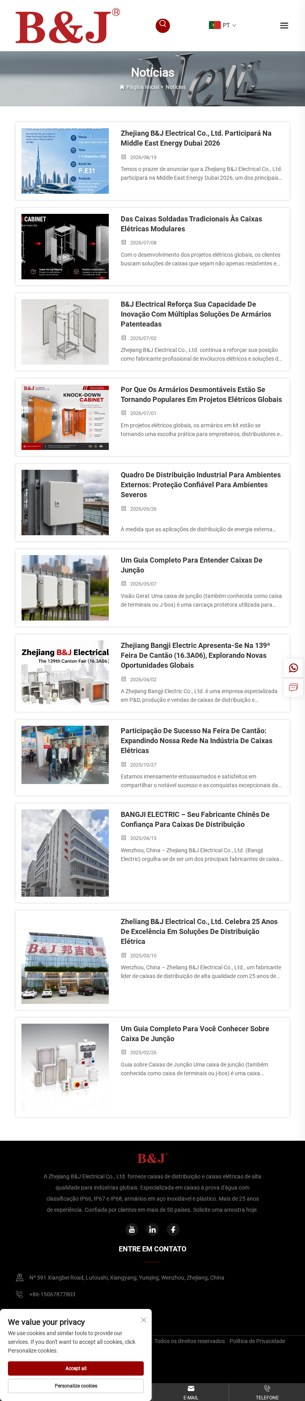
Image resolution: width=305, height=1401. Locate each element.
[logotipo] (67, 25)
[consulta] (293, 687)
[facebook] (173, 1229)
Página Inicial (142, 87)
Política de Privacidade (257, 1341)
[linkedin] (152, 1229)
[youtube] (131, 1229)
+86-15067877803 (52, 1294)
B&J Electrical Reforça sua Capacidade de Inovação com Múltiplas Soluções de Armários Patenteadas (196, 314)
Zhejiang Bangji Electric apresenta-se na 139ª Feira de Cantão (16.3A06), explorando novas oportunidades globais (195, 655)
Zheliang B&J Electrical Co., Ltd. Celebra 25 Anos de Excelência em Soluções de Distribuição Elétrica (199, 931)
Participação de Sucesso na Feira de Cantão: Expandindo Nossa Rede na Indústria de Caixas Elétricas (196, 740)
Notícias (176, 87)
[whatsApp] (293, 668)
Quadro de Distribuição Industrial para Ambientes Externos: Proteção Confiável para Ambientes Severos (201, 485)
